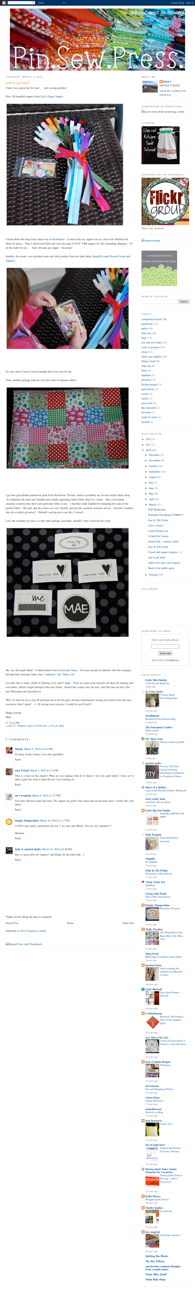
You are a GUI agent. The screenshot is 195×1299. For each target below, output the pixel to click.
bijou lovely (152, 954)
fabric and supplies (32, 726)
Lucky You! (166, 1123)
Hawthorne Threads (64, 495)
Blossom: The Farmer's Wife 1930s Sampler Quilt (171, 1020)
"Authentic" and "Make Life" (59, 674)
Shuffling (150, 885)
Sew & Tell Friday (158, 520)
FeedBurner (172, 660)
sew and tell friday (151, 342)
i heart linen (152, 1097)
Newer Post (12, 923)
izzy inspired (152, 1232)
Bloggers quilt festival (157, 1199)
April (152, 499)
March (153, 504)
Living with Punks (156, 894)
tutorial (145, 422)
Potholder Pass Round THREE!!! (166, 515)
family (145, 398)
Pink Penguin (153, 835)
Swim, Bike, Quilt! (156, 1274)
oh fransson (152, 1086)
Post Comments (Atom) (33, 931)
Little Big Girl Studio (157, 810)
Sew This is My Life (156, 1037)
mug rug (146, 366)
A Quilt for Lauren (158, 536)
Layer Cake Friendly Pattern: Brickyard (165, 790)
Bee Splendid (148, 408)
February (154, 574)
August (153, 477)
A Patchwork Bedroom (157, 683)
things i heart (148, 361)
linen (144, 370)
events (144, 393)
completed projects (151, 319)
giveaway (146, 379)
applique (146, 375)
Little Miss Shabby (156, 680)
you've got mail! (18, 82)
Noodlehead (58, 239)
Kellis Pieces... (153, 1196)
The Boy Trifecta (155, 1261)
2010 (149, 450)
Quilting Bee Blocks (156, 1256)
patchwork (147, 324)
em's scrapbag (23, 795)
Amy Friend (22, 770)
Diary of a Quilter (155, 787)
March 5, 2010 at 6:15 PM (44, 770)
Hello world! (152, 730)
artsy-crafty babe (155, 799)
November (155, 460)
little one (56, 726)
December (155, 455)
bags (143, 337)
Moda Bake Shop (155, 1279)
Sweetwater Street (67, 670)
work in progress (150, 347)
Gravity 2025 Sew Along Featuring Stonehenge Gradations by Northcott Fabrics (172, 771)
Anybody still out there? (158, 802)
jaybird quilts (153, 763)
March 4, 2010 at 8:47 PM (38, 749)
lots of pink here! (155, 1145)
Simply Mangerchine (27, 820)
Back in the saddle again (161, 568)
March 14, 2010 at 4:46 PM (57, 849)
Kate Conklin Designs (157, 1062)
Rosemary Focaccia (170, 908)
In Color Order (154, 692)
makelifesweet (153, 1109)
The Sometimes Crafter (158, 727)
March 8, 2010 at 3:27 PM (46, 795)
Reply (18, 759)
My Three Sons (154, 739)
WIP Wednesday (157, 509)
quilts (144, 328)
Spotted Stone (153, 965)
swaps (144, 352)
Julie (108, 687)
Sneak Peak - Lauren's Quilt (163, 541)
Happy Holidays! (154, 1100)
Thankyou (165, 1065)
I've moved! (166, 1211)
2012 (149, 439)
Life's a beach (155, 525)
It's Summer (151, 861)
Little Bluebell (153, 989)
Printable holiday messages (169, 839)
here (97, 687)
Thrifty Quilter (154, 1208)
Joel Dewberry (153, 1121)
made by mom (149, 417)
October (153, 466)
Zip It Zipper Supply (51, 96)
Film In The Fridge (156, 870)
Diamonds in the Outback (158, 873)
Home (70, 923)
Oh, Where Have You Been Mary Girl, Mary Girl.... (171, 936)
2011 (149, 444)
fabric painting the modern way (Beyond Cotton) (171, 972)
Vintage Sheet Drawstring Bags (168, 696)
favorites (146, 412)
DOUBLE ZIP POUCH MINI (172, 815)
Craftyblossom (153, 1013)
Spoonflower (34, 691)
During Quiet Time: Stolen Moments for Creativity (161, 1170)
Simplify (150, 859)
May (151, 493)
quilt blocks (147, 389)
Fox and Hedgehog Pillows (159, 1089)
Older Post (128, 923)
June (151, 488)
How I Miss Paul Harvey (158, 896)
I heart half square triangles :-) (164, 552)
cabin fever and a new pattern (164, 562)
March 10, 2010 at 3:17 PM (55, 820)
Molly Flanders (154, 929)
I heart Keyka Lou (158, 531)
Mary (167, 81)
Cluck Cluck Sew (155, 882)
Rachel (68, 687)
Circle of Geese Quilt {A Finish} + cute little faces (173, 1042)
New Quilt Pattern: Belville (170, 994)
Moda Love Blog (154, 1112)
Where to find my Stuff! (172, 742)
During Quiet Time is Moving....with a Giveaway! (171, 1179)
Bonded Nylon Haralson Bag (160, 719)
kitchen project (149, 384)
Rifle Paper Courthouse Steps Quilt (163, 956)
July (151, 482)
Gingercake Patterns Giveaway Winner (170, 1149)
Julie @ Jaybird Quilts (28, 849)
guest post (146, 403)
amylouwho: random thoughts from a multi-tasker (163, 1267)
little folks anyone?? (170, 1235)
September (155, 471)
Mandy (19, 749)
